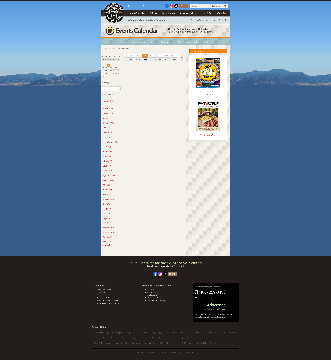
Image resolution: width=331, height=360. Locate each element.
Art (178, 41)
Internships (101, 295)
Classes (108, 113)
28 (116, 74)
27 (113, 74)
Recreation (109, 194)
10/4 (145, 57)
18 (108, 71)
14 (116, 68)
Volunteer (108, 232)
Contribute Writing (104, 289)
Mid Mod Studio (187, 343)
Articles (153, 12)
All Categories (106, 245)
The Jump (180, 338)
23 (103, 74)
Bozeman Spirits (117, 332)
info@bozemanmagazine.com (208, 298)
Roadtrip (108, 199)
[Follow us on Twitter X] (176, 5)
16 (103, 71)
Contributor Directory (155, 298)
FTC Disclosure (143, 352)
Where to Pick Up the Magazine (108, 303)
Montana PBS (201, 343)
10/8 (174, 57)
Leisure (108, 161)
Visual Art (108, 227)
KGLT (161, 343)
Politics (107, 190)
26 (111, 74)
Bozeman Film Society (101, 332)
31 (106, 76)
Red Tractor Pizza (192, 338)
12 (111, 68)
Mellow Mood (211, 332)
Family (152, 41)
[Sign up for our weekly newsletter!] (172, 274)
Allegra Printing (157, 332)
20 (113, 71)
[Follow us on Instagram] (172, 5)
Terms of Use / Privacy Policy (158, 352)
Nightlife (109, 175)
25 (108, 74)
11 (108, 68)
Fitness (107, 137)
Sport (107, 213)
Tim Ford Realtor (197, 332)
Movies (108, 166)
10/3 (138, 57)
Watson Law (214, 343)
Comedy (106, 222)
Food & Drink (168, 12)
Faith (106, 128)
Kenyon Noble (136, 338)
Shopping (108, 209)
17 (106, 71)
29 (118, 74)
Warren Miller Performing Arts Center (128, 343)
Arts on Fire (144, 332)
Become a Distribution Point (107, 300)
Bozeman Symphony (166, 338)
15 (118, 68)
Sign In (129, 6)
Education (166, 41)
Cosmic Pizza (184, 332)
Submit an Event (197, 20)
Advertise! (216, 306)
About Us (150, 289)
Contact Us (223, 20)
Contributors (211, 20)
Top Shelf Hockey (172, 343)
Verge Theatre (131, 332)
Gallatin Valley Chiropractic (102, 343)
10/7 (167, 57)
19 (111, 71)
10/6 (159, 57)
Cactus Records (219, 338)
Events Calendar (137, 12)
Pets (106, 185)
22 (118, 71)
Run (106, 204)
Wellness (108, 237)
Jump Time (206, 338)
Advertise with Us (103, 298)
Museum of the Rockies (227, 332)
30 (103, 76)
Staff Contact (152, 295)
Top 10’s (207, 12)
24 (106, 74)
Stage (107, 218)
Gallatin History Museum (119, 338)
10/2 (130, 57)
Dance (107, 118)
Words (107, 242)
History (107, 151)
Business (108, 108)
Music (141, 41)
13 (113, 68)
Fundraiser (109, 147)
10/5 (152, 57)
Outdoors (108, 180)
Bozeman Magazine (114, 13)
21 (116, 71)
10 (106, 68)
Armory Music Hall (150, 343)
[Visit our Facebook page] (167, 5)
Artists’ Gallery (170, 332)
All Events (128, 41)
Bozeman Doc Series (100, 338)
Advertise (221, 12)
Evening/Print (110, 101)
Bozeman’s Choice (188, 12)
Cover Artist (101, 292)
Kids (107, 156)
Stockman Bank (150, 338)
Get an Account (139, 6)
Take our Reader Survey (156, 300)
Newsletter (184, 6)
